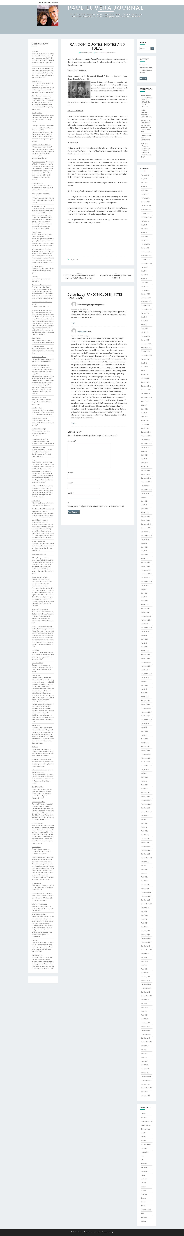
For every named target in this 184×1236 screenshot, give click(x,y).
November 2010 (146, 896)
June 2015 (144, 685)
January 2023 (145, 340)
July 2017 (144, 589)
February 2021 (145, 424)
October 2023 (145, 305)
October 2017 (145, 578)
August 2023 (145, 313)
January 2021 (145, 428)
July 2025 (144, 225)
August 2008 (145, 1000)
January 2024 (145, 294)
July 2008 (144, 1003)
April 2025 (144, 236)
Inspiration (74, 259)
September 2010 (146, 904)
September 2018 (146, 536)
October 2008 (145, 992)
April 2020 (144, 463)
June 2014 (144, 731)
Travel (143, 1206)
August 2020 (145, 447)
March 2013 (144, 789)
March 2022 (144, 374)
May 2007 (144, 1057)
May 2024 (144, 278)
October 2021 (145, 394)
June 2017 (144, 593)
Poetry (143, 1183)
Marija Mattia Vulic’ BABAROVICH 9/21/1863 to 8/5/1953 (115, 275)
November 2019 (146, 482)
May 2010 (144, 919)
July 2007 (144, 1049)
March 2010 (144, 927)
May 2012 (144, 827)
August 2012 (145, 816)
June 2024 (144, 275)
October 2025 (145, 213)
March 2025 (144, 240)
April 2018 (144, 555)
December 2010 (146, 892)
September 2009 (146, 950)
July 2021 (144, 405)
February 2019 (145, 516)
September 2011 (146, 858)
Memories (144, 1167)
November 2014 (146, 712)
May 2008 (144, 1011)
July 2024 (144, 271)
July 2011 (144, 865)
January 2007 (145, 1072)
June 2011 (144, 869)
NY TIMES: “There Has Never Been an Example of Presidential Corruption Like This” (146, 150)
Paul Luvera (99, 52)
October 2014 (145, 716)
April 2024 (144, 282)
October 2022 (145, 351)
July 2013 (144, 773)
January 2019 (145, 520)
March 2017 (144, 605)
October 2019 (145, 486)
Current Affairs (146, 1125)
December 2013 (146, 754)
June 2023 (144, 321)
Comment (72, 441)
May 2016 (144, 643)
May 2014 (144, 735)
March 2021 (144, 420)
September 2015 (146, 674)
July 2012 (144, 819)
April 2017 (144, 601)
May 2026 (144, 186)
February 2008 (145, 1023)
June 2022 (144, 367)
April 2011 (144, 877)
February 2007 (145, 1069)
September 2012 (146, 812)
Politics (143, 1186)
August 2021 (145, 401)
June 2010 (144, 915)
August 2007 (145, 1046)
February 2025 (145, 244)
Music (143, 1175)
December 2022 (146, 344)
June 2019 (144, 501)
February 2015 (145, 700)
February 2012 (145, 839)
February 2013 (145, 792)
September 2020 (146, 443)
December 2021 (146, 386)
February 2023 (145, 336)
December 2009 (146, 938)
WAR (142, 1213)
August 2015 (145, 677)
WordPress (97, 1232)
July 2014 (144, 727)
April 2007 (144, 1061)
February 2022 (145, 378)
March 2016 (144, 651)
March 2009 (144, 973)
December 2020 (146, 432)
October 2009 (145, 946)
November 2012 (146, 804)
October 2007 (145, 1038)
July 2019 (144, 497)
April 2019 (144, 509)
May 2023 (144, 325)
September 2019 (146, 489)
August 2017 (145, 585)
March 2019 (144, 512)
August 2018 (145, 539)
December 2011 (146, 846)
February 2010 (145, 931)
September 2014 (146, 720)
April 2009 (144, 969)
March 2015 (144, 697)
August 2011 (145, 862)
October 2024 (145, 259)
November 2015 (146, 666)
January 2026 (145, 202)
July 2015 (144, 681)
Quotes (143, 1190)
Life (142, 1160)
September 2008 (146, 996)
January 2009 (145, 980)
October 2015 (145, 670)
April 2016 (144, 647)
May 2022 (144, 371)
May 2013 (144, 781)
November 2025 (146, 209)
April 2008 (144, 1015)
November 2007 (146, 1034)
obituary (144, 1179)
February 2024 (145, 290)
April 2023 (144, 328)
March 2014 (144, 743)
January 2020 (145, 474)
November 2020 (146, 436)
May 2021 (144, 413)
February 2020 (145, 470)
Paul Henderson (82, 331)
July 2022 (144, 363)
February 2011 (145, 885)
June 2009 (144, 961)
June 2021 (144, 409)
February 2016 (145, 654)
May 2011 (144, 873)
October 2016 (145, 624)
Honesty (144, 1148)
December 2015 (146, 662)
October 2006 (145, 1084)
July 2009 (144, 957)
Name (70, 473)
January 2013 (145, 796)
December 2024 (146, 252)
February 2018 (145, 562)
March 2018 (144, 559)
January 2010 (145, 934)
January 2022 (145, 382)
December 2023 (146, 298)
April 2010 (144, 923)
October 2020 (145, 440)
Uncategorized (146, 1209)
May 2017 (144, 597)
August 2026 (145, 175)
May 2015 (144, 689)
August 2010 (145, 908)
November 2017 (146, 574)
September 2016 (146, 628)
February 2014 (145, 746)
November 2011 (146, 850)
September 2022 (146, 355)
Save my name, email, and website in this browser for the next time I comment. (96, 506)
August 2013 (145, 769)
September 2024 (146, 263)
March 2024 (144, 286)
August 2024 (145, 267)
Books (143, 1114)
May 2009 (144, 965)
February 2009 (145, 977)
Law (142, 1156)
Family (143, 1133)
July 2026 (144, 179)
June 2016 (144, 639)
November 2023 (146, 301)
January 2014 (145, 750)
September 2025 (146, 217)
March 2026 (144, 194)
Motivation (144, 1171)
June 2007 (144, 1053)
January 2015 (145, 704)
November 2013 (146, 758)
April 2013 (144, 785)
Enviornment (145, 1129)
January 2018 (145, 566)
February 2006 (145, 1096)
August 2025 (145, 221)
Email (70, 483)
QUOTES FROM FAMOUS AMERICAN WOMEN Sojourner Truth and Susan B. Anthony (79, 275)
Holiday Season (146, 1144)
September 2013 (146, 766)
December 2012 (146, 800)
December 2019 (146, 478)
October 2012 (145, 808)
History (143, 1140)
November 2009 (146, 942)
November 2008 (146, 988)
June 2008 (144, 1007)
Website (70, 493)
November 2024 (146, 255)
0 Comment (111, 52)
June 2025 (144, 229)
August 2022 (145, 359)
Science (143, 1198)
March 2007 (144, 1065)
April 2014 (144, 739)
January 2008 (145, 1026)
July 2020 (144, 451)
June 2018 (144, 547)
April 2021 (144, 417)
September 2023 (146, 309)
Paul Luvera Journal (48, 2)
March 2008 (144, 1019)
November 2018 (146, 528)
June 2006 (144, 1092)
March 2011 (144, 881)
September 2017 (146, 582)
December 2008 (146, 984)
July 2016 (144, 635)
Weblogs (144, 1217)
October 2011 (145, 854)
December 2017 (146, 570)
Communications (146, 1121)
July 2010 (144, 911)
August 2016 (145, 631)
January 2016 (145, 658)
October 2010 (145, 900)
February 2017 (145, 608)
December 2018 (146, 524)
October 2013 (145, 762)
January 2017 (145, 612)
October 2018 (145, 532)
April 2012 (144, 831)
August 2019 (145, 493)
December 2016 (146, 616)
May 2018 (144, 551)
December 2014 (146, 708)
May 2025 (144, 232)
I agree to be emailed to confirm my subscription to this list (146, 69)
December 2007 (146, 1030)
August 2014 (145, 723)
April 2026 (144, 190)
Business (144, 1117)
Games (143, 1137)
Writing (143, 1221)
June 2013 (144, 777)
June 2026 (144, 183)
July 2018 (144, 543)
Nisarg (110, 1232)
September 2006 (146, 1088)
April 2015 (144, 693)
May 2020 (144, 459)
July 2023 (144, 317)
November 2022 (146, 348)
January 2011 (145, 888)
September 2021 (146, 397)
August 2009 (145, 954)
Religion (144, 1194)
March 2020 (144, 466)
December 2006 (146, 1076)
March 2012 (144, 835)
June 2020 (144, 455)
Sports (143, 1202)
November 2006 (146, 1080)
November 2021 (146, 390)
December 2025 (146, 206)
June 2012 (144, 823)
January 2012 (145, 842)
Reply (73, 323)
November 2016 (146, 620)
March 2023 (144, 332)
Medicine (144, 1163)
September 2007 (146, 1042)
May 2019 (144, 505)
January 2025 (145, 248)
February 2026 (145, 198)
